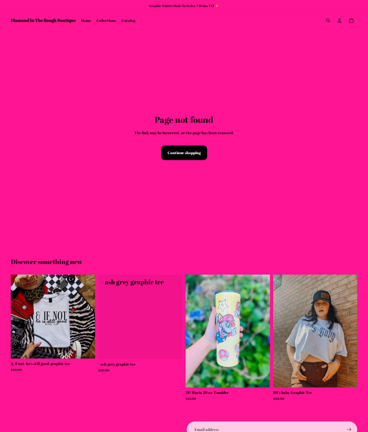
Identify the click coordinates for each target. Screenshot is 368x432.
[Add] (261, 379)
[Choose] (87, 350)
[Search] (328, 20)
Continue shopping (184, 152)
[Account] (339, 20)
